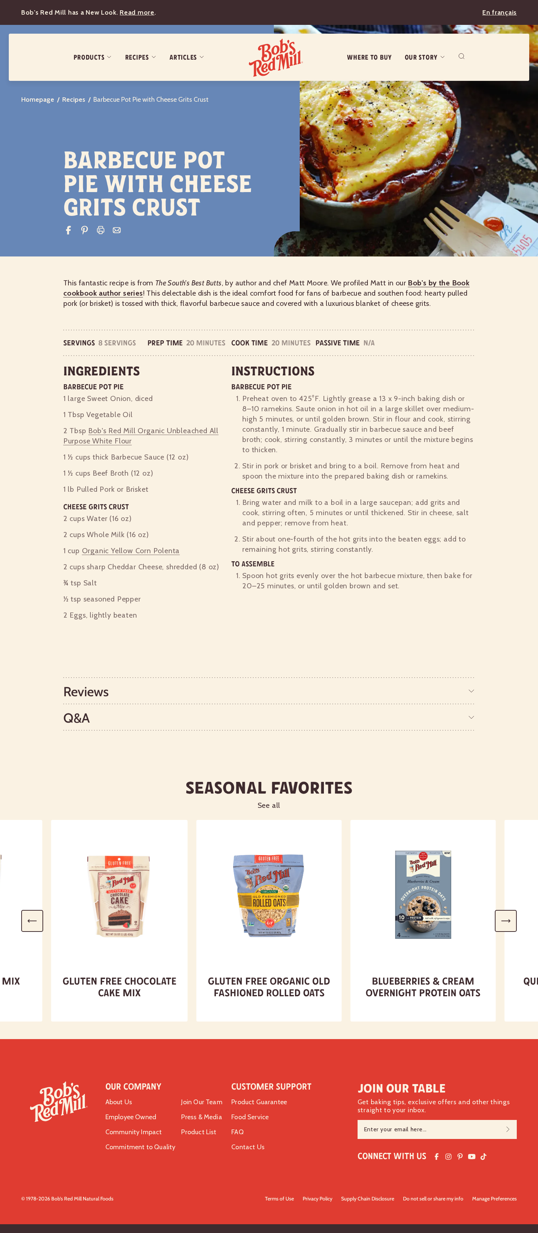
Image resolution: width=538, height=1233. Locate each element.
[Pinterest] (84, 230)
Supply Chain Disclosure (367, 1198)
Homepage (37, 99)
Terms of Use (279, 1198)
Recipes (137, 57)
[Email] (117, 230)
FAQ (237, 1132)
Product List (198, 1132)
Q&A (76, 718)
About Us (118, 1102)
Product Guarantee (259, 1102)
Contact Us (248, 1147)
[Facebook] (68, 230)
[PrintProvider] (101, 230)
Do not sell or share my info (433, 1198)
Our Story (421, 57)
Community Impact (133, 1132)
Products (89, 57)
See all (269, 805)
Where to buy (369, 57)
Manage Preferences (494, 1198)
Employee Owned (131, 1117)
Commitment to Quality (140, 1147)
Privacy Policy (317, 1198)
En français (499, 12)
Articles (183, 57)
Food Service (250, 1117)
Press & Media (201, 1117)
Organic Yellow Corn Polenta (131, 550)
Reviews (86, 691)
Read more (137, 12)
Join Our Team (201, 1102)
